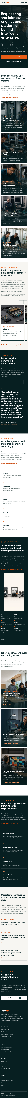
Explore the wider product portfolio (12, 345)
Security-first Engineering (7, 1034)
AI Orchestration (5, 1049)
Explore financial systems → (11, 743)
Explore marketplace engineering (11, 569)
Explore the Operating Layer (10, 463)
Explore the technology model (10, 97)
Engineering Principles (6, 1063)
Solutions (3, 1044)
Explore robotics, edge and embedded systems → (12, 789)
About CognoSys (5, 1061)
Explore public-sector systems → (12, 705)
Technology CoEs (5, 1029)
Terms (2, 1085)
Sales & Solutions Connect (7, 1080)
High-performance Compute (7, 1051)
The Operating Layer (6, 1031)
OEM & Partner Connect (6, 1078)
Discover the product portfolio (14, 61)
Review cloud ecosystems (9, 823)
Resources (3, 1066)
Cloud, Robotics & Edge (6, 1036)
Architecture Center (5, 1068)
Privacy (3, 1082)
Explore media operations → (11, 782)
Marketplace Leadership (6, 1047)
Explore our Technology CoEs (14, 57)
